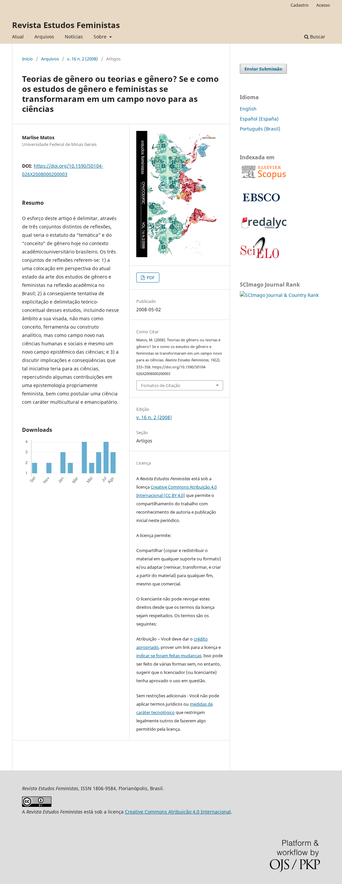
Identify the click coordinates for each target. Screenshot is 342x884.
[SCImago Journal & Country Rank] (279, 295)
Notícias (74, 36)
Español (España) (259, 119)
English (248, 109)
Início (27, 59)
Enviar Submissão (263, 69)
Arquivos (44, 36)
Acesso (323, 5)
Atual (18, 36)
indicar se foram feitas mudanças (168, 656)
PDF (150, 278)
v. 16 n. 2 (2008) (82, 59)
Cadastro (300, 5)
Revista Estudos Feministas (66, 24)
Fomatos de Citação (160, 385)
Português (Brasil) (260, 129)
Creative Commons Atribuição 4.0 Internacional (178, 812)
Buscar (317, 36)
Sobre (101, 36)
